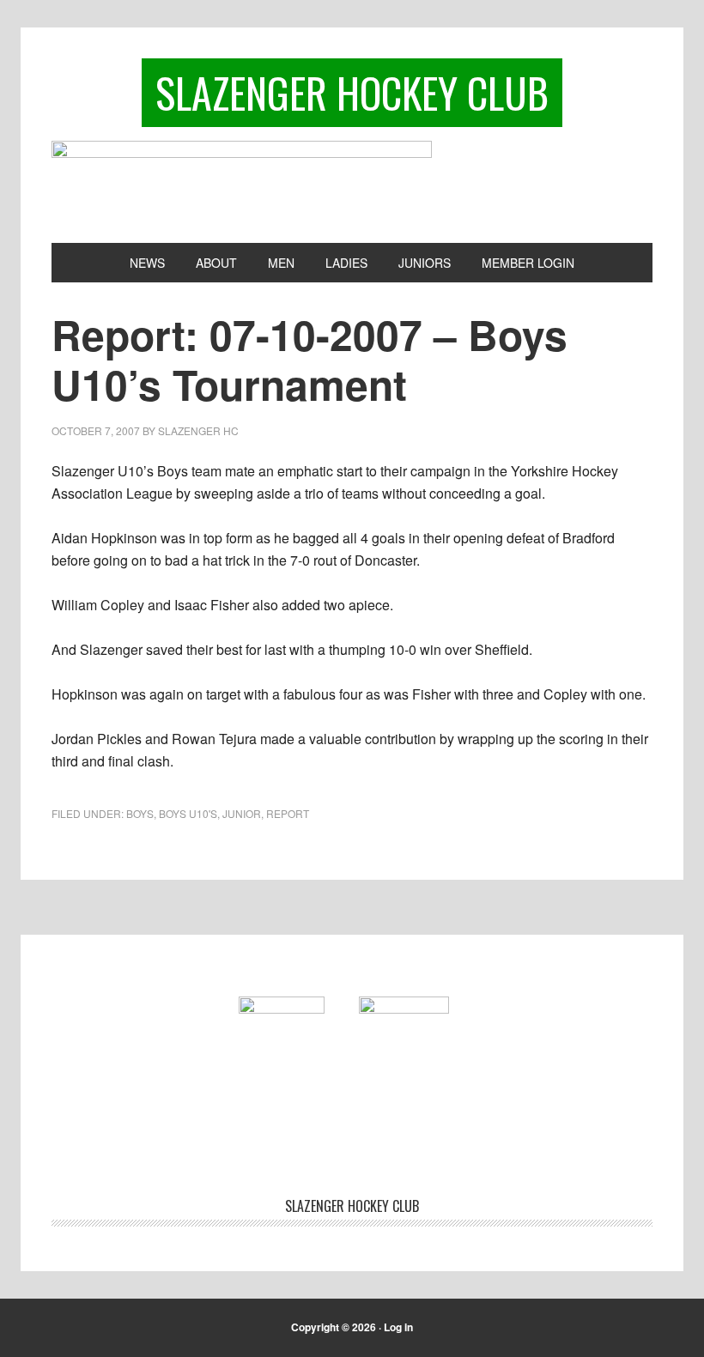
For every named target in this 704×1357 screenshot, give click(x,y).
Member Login (528, 262)
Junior (241, 813)
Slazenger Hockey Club (352, 92)
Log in (398, 1327)
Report (287, 813)
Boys (140, 813)
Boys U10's (188, 813)
